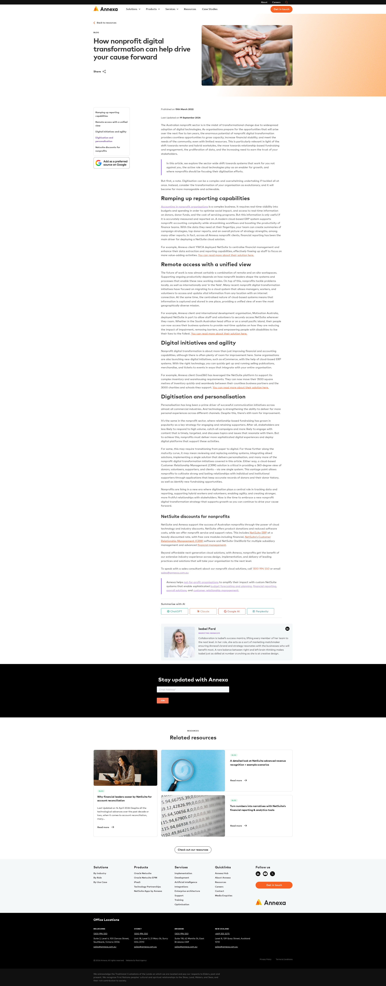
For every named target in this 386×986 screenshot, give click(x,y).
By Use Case (100, 882)
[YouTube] (265, 875)
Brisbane (179, 929)
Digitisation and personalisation (104, 139)
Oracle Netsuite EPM (145, 877)
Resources (190, 9)
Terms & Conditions (284, 959)
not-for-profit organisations (201, 582)
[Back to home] (105, 9)
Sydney (138, 929)
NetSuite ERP (258, 532)
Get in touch (281, 9)
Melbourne (99, 929)
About (264, 2)
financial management (212, 544)
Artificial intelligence (186, 882)
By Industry (99, 873)
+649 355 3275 (222, 933)
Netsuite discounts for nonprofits (107, 149)
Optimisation (182, 904)
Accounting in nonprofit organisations (184, 206)
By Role (97, 877)
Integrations (181, 886)
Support (179, 895)
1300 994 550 (100, 933)
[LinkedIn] (258, 875)
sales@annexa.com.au (175, 572)
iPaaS (137, 882)
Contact (219, 891)
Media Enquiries (223, 895)
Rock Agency (141, 960)
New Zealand (222, 929)
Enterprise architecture (187, 891)
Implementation (183, 873)
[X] (272, 875)
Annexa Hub (221, 873)
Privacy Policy (265, 959)
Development (182, 877)
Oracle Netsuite (142, 873)
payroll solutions (176, 590)
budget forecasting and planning (231, 586)
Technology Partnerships (147, 886)
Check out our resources (193, 849)
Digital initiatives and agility (110, 131)
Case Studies (209, 9)
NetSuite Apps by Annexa (148, 891)
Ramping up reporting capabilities (107, 114)
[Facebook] (279, 875)
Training (179, 899)
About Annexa (223, 877)
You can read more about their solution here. (226, 255)
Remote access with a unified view (111, 124)
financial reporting (264, 586)
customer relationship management (215, 590)
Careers (276, 2)
